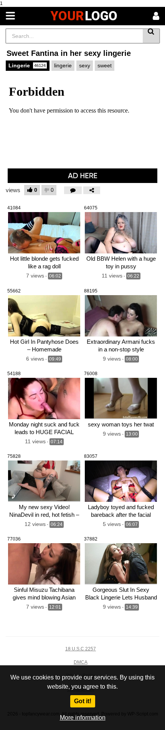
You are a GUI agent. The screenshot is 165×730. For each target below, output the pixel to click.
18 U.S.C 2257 (80, 649)
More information (83, 717)
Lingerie (27, 65)
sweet (104, 65)
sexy (84, 65)
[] (151, 36)
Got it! (82, 701)
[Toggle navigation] (10, 16)
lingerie (63, 65)
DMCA (80, 662)
